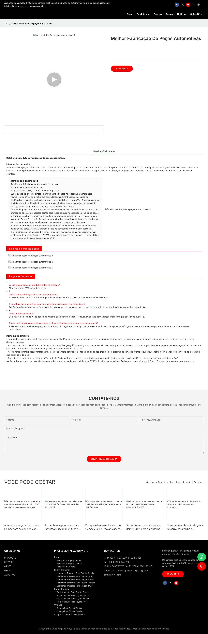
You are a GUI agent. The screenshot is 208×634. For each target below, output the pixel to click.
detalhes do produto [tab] (104, 151)
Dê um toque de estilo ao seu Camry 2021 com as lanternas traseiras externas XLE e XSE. (144, 527)
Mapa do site (139, 628)
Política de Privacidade (157, 628)
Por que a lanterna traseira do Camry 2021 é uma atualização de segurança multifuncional (103, 527)
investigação (122, 68)
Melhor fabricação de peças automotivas (32, 23)
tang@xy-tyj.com (112, 574)
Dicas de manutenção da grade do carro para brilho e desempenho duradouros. (185, 527)
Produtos (198, 482)
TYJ (6, 23)
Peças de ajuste (183, 482)
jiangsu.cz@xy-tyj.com (136, 570)
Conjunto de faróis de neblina (159, 482)
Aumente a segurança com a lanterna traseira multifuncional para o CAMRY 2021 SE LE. (63, 527)
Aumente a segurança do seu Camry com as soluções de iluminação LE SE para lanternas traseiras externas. (21, 527)
